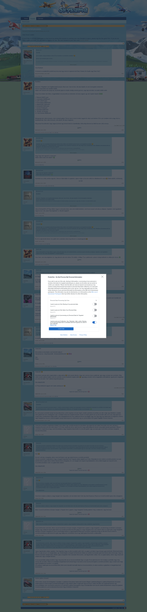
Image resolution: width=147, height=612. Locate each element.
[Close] (103, 277)
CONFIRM (61, 328)
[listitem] (73, 300)
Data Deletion (64, 335)
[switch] (94, 304)
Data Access (73, 335)
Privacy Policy (83, 335)
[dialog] (73, 306)
